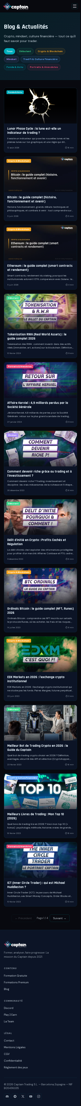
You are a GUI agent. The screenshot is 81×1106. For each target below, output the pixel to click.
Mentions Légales (15, 1047)
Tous (9, 51)
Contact (9, 1040)
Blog (6, 989)
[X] (23, 1096)
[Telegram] (15, 1096)
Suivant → (59, 918)
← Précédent (23, 918)
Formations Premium (16, 982)
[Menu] (75, 6)
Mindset (11, 59)
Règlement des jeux (16, 1067)
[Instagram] (38, 1096)
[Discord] (7, 1096)
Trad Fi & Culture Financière (40, 59)
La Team (9, 1021)
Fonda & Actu (14, 67)
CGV (7, 1054)
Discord (8, 1008)
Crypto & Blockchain (50, 51)
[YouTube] (31, 1096)
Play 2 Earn (10, 1014)
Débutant (25, 51)
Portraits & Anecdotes (44, 67)
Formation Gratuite (15, 975)
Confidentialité (13, 1060)
